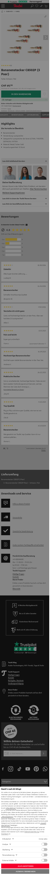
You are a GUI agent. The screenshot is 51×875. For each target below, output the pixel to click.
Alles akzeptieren (25, 866)
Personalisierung (8, 855)
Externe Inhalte (8, 860)
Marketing (6, 849)
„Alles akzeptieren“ (7, 817)
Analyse (5, 844)
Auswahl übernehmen (25, 871)
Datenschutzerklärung (31, 832)
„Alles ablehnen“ (11, 808)
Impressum (4, 834)
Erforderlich (6, 839)
